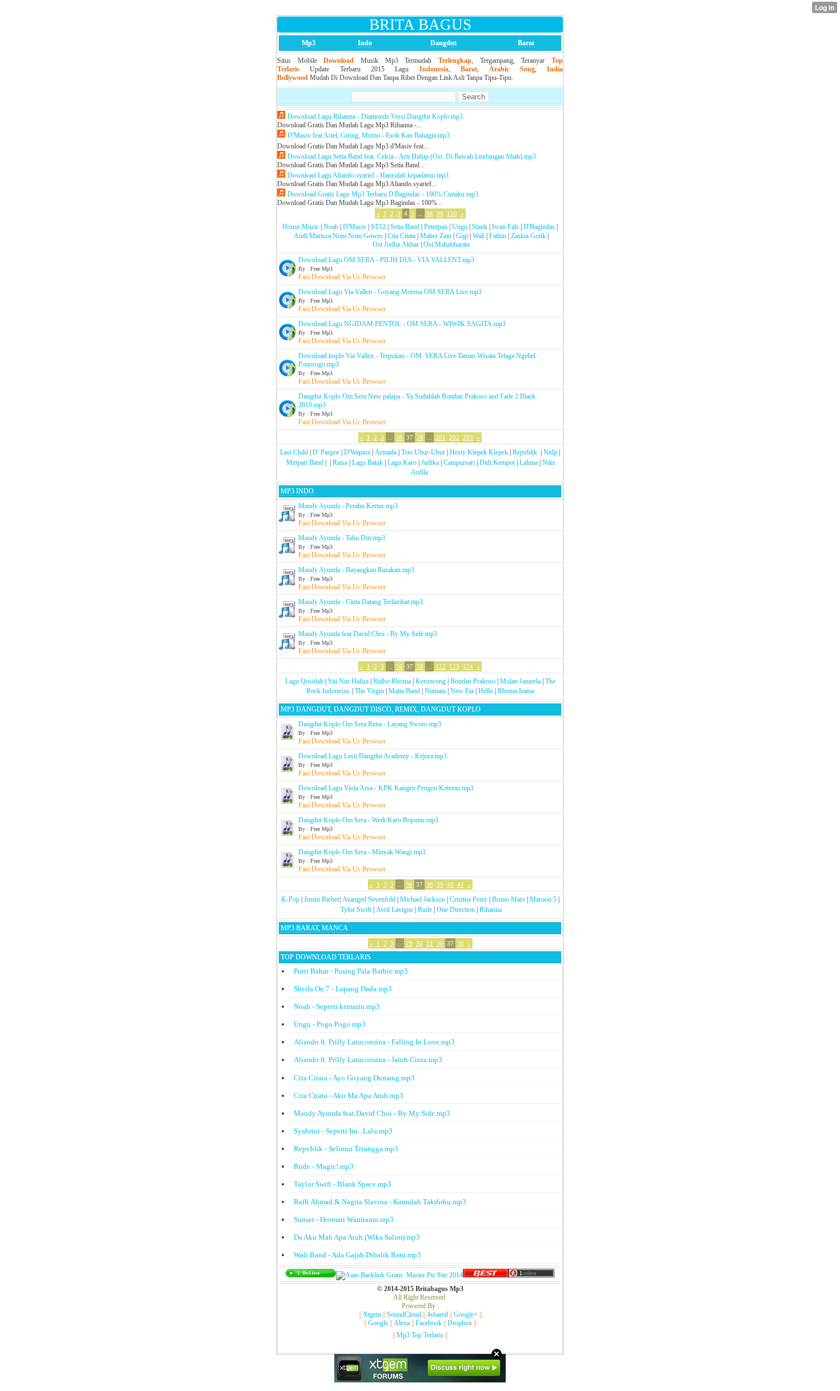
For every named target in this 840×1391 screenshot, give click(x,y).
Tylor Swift (356, 910)
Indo (365, 43)
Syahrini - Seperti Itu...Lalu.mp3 (343, 1131)
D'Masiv (354, 227)
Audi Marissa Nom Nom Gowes (338, 236)
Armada (386, 452)
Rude (425, 910)
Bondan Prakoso (472, 681)
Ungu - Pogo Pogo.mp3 (330, 1024)
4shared (437, 1314)
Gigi (462, 236)
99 (440, 213)
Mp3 (308, 43)
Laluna (528, 463)
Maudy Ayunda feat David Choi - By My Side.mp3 (367, 634)
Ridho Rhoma (392, 681)
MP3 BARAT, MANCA (314, 928)
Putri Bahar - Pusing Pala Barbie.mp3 (351, 971)
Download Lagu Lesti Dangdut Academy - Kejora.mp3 (372, 756)
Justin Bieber (321, 899)
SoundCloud (404, 1314)
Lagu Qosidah (304, 681)
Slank (479, 227)
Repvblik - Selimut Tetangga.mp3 (346, 1148)
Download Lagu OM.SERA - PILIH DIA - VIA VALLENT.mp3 (386, 260)
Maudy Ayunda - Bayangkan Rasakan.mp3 (356, 570)
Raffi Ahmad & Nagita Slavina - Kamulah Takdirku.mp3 (380, 1201)
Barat (526, 43)
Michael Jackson (422, 899)
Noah (330, 227)
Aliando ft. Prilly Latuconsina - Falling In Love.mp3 (374, 1042)
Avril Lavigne (394, 910)
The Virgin (369, 691)
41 (460, 884)
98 (429, 213)
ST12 (378, 227)
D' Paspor (326, 452)
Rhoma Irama (516, 691)
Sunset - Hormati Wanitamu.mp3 (344, 1219)
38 (420, 437)
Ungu (459, 227)
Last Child (294, 452)
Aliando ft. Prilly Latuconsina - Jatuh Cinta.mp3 (368, 1059)
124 (468, 666)
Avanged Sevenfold (368, 899)
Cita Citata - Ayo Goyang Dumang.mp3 (354, 1078)
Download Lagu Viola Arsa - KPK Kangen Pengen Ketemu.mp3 (386, 788)
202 (454, 437)
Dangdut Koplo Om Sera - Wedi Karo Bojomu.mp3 (368, 820)
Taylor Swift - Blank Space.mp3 (342, 1184)
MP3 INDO (297, 491)
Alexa (402, 1323)
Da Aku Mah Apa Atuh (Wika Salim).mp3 (357, 1237)
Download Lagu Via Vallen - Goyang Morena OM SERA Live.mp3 (390, 292)
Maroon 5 (543, 899)
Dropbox (459, 1323)
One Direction (456, 910)
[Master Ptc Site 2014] (399, 1275)
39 (440, 884)
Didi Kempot (497, 463)
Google (378, 1323)
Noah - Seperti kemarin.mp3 (337, 1006)
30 (419, 943)
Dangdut (443, 43)
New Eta (462, 691)
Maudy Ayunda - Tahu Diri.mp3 (341, 538)
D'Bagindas (539, 227)
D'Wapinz (357, 452)
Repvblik (525, 452)
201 (440, 437)
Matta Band (404, 691)
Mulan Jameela (520, 681)
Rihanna (490, 910)
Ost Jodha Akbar (396, 244)
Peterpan (435, 227)
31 (429, 943)
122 (440, 666)
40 (450, 884)
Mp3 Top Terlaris (420, 1335)
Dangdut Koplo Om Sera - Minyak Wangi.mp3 (362, 852)
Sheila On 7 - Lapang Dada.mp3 (343, 988)
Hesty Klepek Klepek (479, 452)
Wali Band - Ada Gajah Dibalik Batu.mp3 (357, 1255)
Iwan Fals (505, 227)
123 (454, 666)
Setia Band (404, 227)
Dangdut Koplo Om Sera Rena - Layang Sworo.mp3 (369, 724)
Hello (485, 691)
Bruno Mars (508, 899)
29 (409, 943)
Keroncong (430, 681)
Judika (430, 463)
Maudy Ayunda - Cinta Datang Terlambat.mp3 (360, 602)
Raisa (340, 463)
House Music (300, 227)
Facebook (428, 1323)
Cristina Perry (468, 899)
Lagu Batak (367, 463)
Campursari (459, 463)
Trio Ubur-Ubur (423, 452)
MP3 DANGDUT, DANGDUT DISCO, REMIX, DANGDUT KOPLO (381, 709)
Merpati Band (304, 463)
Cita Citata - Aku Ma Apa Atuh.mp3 (348, 1095)
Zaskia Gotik (528, 236)
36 (399, 437)
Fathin (497, 236)
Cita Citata (401, 236)
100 (452, 213)
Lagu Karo (402, 463)
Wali (479, 236)
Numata (435, 691)
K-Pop (290, 899)
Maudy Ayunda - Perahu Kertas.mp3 (348, 506)
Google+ (466, 1314)
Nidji (550, 452)
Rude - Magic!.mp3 (324, 1166)
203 (468, 437)
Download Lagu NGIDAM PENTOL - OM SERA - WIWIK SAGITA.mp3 (402, 324)
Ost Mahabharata (446, 244)
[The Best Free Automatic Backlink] (486, 1275)
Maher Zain (435, 236)
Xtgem (372, 1314)
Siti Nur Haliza (348, 681)
